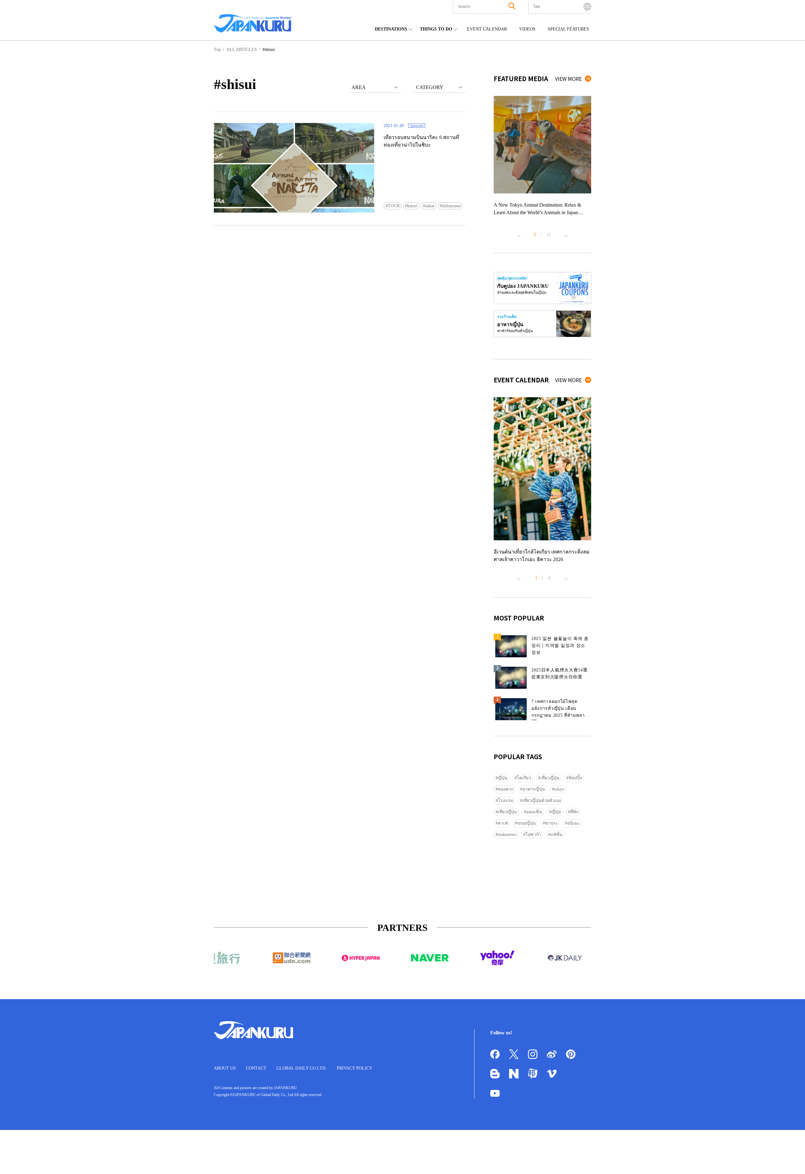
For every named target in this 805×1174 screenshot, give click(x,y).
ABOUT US (225, 1068)
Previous (519, 233)
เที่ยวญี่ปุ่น (549, 778)
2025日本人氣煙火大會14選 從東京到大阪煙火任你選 (559, 673)
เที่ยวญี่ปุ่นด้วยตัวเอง (541, 800)
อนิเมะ (573, 823)
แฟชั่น (556, 834)
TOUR (394, 205)
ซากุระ (551, 823)
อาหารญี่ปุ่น (533, 789)
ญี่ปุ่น (503, 778)
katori (412, 205)
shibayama (451, 205)
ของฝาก (505, 789)
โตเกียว (524, 778)
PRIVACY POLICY (354, 1068)
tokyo (559, 789)
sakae (430, 205)
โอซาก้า (533, 834)
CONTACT (256, 1068)
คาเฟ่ (503, 823)
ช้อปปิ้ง (575, 778)
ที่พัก (574, 812)
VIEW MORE (568, 78)
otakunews (507, 834)
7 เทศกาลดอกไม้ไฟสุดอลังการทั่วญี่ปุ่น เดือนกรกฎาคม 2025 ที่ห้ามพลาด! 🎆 (560, 709)
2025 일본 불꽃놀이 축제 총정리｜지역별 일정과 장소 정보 (560, 645)
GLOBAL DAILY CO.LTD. (301, 1068)
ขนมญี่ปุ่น (526, 823)
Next (566, 233)
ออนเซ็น (534, 812)
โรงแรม (505, 800)
